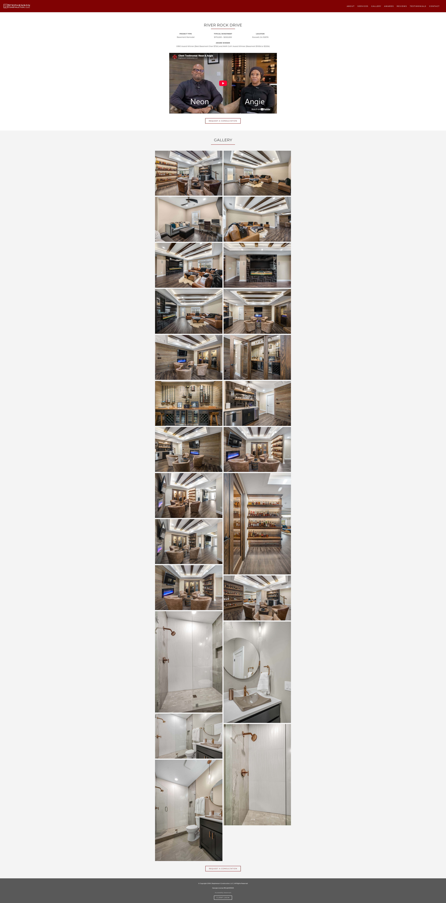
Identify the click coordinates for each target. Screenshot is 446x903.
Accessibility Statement (223, 892)
